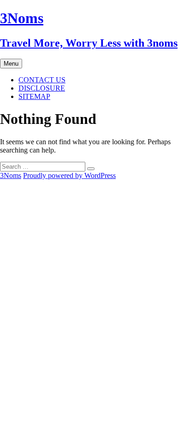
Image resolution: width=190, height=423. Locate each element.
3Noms (10, 175)
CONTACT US (41, 80)
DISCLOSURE (41, 88)
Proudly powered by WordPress (69, 175)
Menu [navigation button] (11, 63)
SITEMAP (34, 96)
